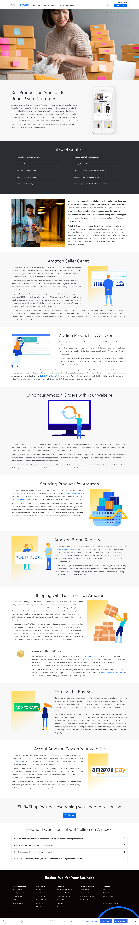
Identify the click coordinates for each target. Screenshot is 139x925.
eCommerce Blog (18, 903)
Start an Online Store (42, 900)
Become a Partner (108, 896)
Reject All (106, 921)
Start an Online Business (64, 900)
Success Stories (17, 896)
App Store (60, 903)
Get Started (121, 5)
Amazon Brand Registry (24, 184)
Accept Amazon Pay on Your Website (87, 177)
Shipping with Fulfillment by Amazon (87, 157)
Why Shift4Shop (17, 889)
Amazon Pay (16, 761)
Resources (70, 5)
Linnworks (66, 376)
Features (36, 5)
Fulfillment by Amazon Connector (110, 672)
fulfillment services (90, 656)
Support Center (84, 889)
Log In (108, 5)
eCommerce (39, 903)
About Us (105, 889)
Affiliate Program (108, 900)
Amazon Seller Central (24, 164)
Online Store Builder (41, 907)
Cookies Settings (91, 921)
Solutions (45, 5)
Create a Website (41, 896)
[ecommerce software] (21, 5)
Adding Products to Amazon (26, 170)
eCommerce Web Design (64, 889)
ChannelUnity (55, 376)
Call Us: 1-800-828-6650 (110, 903)
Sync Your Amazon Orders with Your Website (90, 170)
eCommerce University (87, 896)
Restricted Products (74, 493)
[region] (69, 921)
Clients (53, 5)
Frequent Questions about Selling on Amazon (90, 184)
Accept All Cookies (120, 921)
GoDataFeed (44, 376)
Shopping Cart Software (20, 893)
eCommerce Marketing (64, 893)
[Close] (136, 921)
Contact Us (106, 893)
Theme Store (60, 907)
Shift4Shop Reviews (18, 900)
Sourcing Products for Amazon (27, 177)
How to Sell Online (41, 893)
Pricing (61, 5)
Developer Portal (85, 900)
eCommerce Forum (86, 893)
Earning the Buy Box (81, 164)
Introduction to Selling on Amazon (28, 157)
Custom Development (63, 896)
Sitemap (15, 907)
